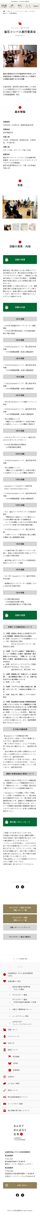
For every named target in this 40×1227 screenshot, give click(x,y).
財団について (13, 1050)
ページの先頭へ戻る (22, 959)
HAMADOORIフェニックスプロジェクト (22, 1022)
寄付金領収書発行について (17, 1097)
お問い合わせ (22, 1185)
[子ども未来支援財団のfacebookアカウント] (17, 1196)
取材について (13, 1090)
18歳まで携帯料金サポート (22, 1009)
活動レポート (10, 11)
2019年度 (31, 11)
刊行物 (15, 1063)
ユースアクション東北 (20, 1016)
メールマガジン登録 (15, 1103)
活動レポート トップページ (20, 927)
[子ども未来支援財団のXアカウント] (22, 1196)
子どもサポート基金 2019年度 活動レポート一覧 (20, 908)
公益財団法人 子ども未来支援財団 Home (20, 974)
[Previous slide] (2, 208)
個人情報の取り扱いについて (18, 1110)
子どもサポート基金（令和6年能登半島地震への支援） (24, 1002)
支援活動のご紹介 (14, 981)
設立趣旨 (16, 1056)
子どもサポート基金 (21, 11)
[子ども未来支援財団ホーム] (4, 12)
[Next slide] (37, 208)
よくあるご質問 (13, 1083)
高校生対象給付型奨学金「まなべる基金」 (21, 988)
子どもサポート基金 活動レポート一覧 (20, 918)
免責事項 (16, 1070)
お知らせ (11, 1043)
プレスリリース (13, 1036)
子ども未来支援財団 (15, 1210)
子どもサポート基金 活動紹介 (20, 936)
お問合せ (11, 1076)
